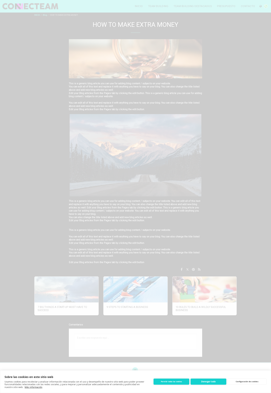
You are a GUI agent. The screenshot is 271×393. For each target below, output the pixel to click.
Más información (33, 387)
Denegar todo (208, 381)
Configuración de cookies (247, 381)
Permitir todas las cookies (171, 381)
